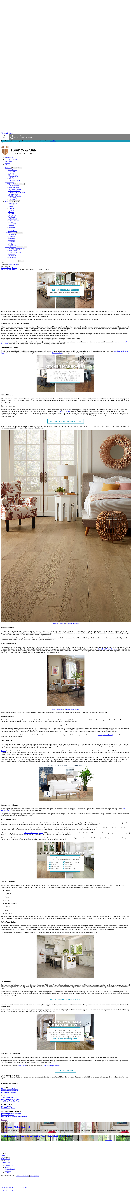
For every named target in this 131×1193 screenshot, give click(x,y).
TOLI (10, 229)
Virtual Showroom (14, 180)
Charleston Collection (58, 623)
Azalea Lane (12, 205)
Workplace (11, 241)
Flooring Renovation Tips (9, 1090)
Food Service (12, 245)
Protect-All (11, 227)
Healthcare (11, 236)
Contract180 (12, 224)
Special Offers (12, 231)
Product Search (9, 182)
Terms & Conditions (22, 1176)
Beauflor (11, 210)
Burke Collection (13, 220)
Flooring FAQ (12, 255)
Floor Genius (22, 1065)
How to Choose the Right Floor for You (14, 1116)
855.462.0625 (9, 157)
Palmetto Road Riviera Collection (107, 649)
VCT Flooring (12, 198)
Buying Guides (13, 177)
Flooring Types (9, 184)
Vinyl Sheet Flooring (14, 196)
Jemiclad (11, 225)
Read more (4, 1120)
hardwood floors (57, 353)
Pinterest (3, 751)
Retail (10, 243)
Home (3, 269)
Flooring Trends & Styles (9, 1089)
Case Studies (12, 257)
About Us (53, 141)
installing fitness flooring (105, 735)
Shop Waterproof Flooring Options (65, 421)
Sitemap (7, 1172)
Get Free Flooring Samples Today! (65, 1000)
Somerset (11, 213)
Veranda (10, 206)
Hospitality (11, 240)
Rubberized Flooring (14, 191)
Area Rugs (11, 199)
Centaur (10, 222)
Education (11, 238)
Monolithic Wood (13, 187)
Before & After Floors (15, 252)
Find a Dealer (12, 175)
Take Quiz (11, 171)
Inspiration (11, 254)
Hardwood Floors (13, 185)
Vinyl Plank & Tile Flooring (16, 192)
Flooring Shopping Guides (16, 249)
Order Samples (12, 170)
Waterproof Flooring (14, 189)
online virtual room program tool (33, 833)
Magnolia (76, 623)
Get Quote (11, 173)
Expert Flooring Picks (8, 1092)
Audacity (11, 208)
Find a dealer (8, 161)
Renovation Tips (11, 269)
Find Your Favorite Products (10, 1099)
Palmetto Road (12, 203)
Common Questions (7, 1115)
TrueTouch (11, 217)
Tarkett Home (12, 215)
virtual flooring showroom (52, 1065)
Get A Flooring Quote (8, 1108)
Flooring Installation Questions (11, 1113)
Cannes (77, 709)
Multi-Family (12, 234)
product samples (13, 264)
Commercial (8, 232)
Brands (7, 201)
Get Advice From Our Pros (10, 1101)
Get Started (8, 168)
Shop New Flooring (65, 1070)
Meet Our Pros (12, 178)
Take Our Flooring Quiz (9, 1097)
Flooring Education (10, 247)
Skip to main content (7, 133)
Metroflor (11, 212)
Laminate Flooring (14, 194)
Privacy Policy (34, 1176)
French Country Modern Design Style (15, 1127)
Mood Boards (12, 250)
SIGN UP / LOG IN (11, 159)
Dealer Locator (5, 1162)
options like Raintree (63, 411)
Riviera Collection (57, 709)
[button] (16, 168)
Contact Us (4, 1155)
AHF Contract (12, 219)
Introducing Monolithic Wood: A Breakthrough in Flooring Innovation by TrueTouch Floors (37, 1136)
